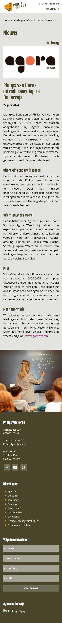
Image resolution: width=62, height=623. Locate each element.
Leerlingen (19, 20)
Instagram (24, 467)
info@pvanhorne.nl (16, 444)
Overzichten (34, 20)
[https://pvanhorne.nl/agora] (14, 610)
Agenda (12, 491)
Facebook (7, 467)
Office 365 (13, 495)
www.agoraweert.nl (36, 336)
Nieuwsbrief (14, 508)
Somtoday (13, 499)
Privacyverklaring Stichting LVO (24, 520)
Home (6, 20)
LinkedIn (15, 467)
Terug (55, 43)
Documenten (15, 512)
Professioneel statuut (19, 525)
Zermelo (12, 504)
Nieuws (48, 20)
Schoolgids (13, 516)
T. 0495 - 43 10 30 (49, 3)
